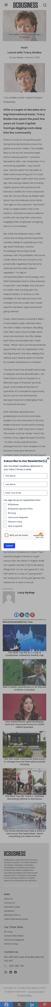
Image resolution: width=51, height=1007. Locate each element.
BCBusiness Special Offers (20, 508)
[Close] (48, 458)
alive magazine (15, 526)
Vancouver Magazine (18, 517)
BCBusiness (13, 504)
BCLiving (12, 513)
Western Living (15, 521)
